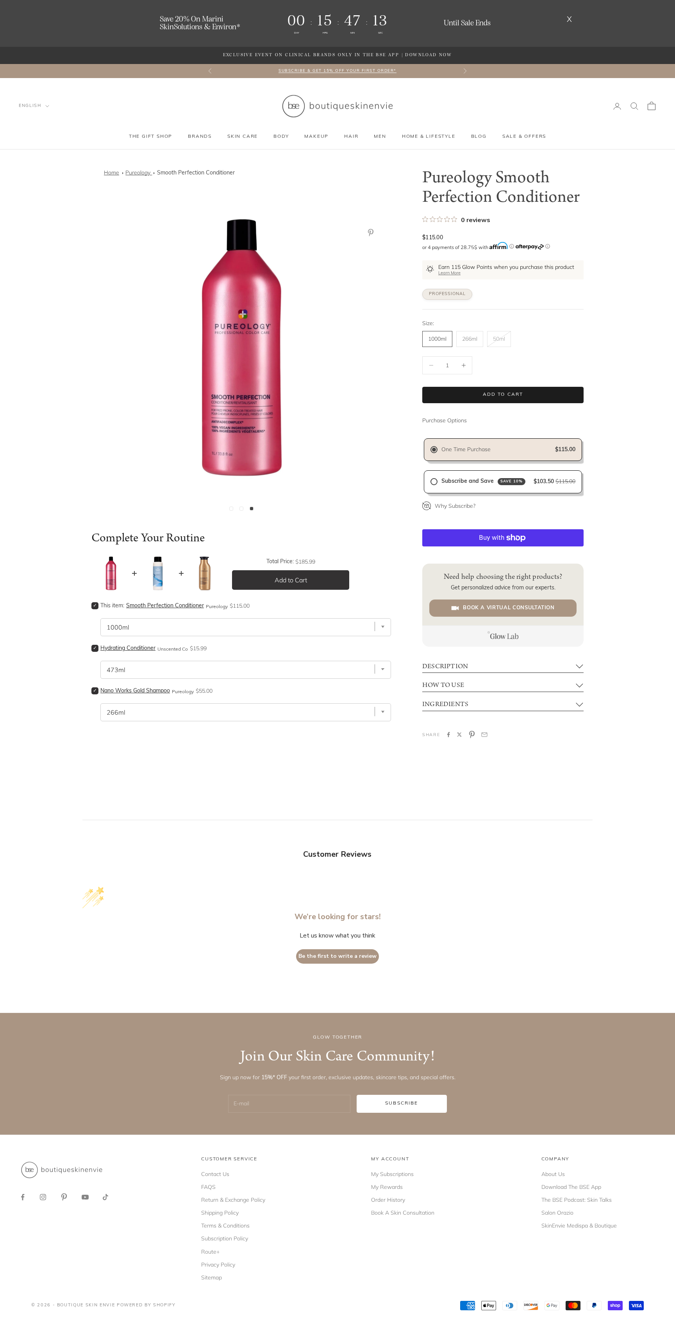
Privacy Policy (218, 1264)
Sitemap (211, 1277)
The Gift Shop (150, 136)
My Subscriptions (392, 1174)
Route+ (210, 1251)
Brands (200, 136)
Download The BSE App (571, 1186)
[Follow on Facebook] (23, 1197)
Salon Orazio (557, 1212)
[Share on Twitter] (459, 734)
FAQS (208, 1186)
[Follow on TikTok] (105, 1197)
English (30, 106)
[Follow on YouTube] (85, 1197)
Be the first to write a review (337, 956)
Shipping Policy (220, 1212)
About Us (553, 1174)
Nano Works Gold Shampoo (135, 691)
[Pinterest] (372, 232)
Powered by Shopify (146, 1305)
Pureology (138, 172)
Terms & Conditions (225, 1225)
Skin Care (242, 136)
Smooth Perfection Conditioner (196, 173)
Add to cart (503, 394)
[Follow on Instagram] (43, 1197)
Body (281, 136)
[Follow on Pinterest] (64, 1197)
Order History (388, 1199)
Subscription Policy (224, 1238)
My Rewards (387, 1186)
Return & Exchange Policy (233, 1199)
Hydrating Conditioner (127, 648)
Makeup (316, 136)
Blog (479, 136)
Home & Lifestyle (428, 136)
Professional (447, 294)
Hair (351, 136)
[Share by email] (484, 734)
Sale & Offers (524, 136)
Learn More (449, 273)
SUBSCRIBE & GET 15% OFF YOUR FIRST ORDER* (337, 71)
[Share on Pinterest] (472, 734)
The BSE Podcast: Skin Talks (576, 1199)
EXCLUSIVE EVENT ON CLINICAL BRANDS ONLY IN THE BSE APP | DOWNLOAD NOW (337, 55)
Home (111, 172)
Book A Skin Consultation (402, 1212)
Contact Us (215, 1174)
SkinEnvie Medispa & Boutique (579, 1225)
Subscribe (401, 1103)
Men (380, 136)
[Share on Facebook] (448, 734)
